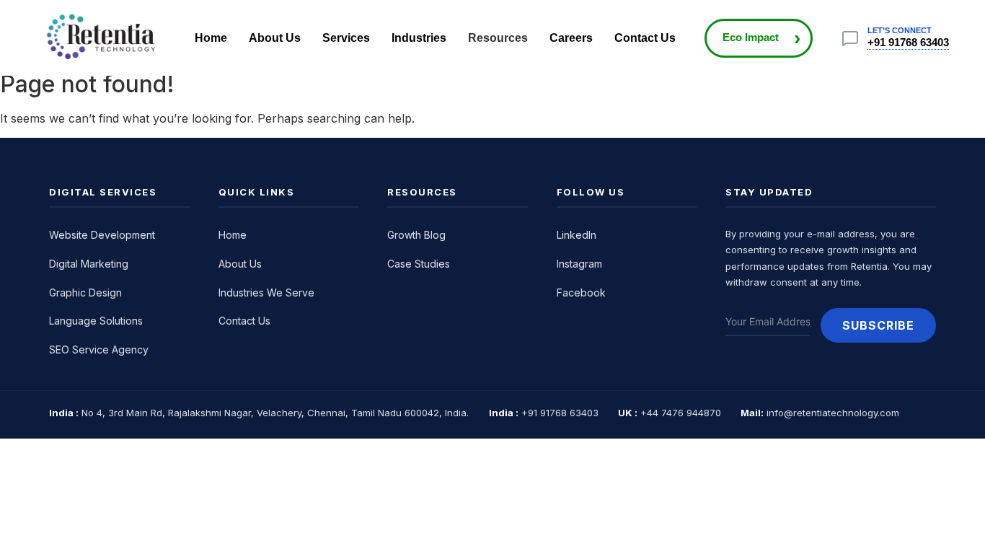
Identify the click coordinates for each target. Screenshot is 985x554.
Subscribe (878, 325)
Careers (571, 38)
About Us (275, 38)
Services (346, 38)
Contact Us (645, 38)
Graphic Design (85, 292)
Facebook (581, 292)
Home (211, 38)
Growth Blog (416, 235)
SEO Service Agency (99, 349)
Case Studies (418, 264)
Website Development (102, 235)
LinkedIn (576, 235)
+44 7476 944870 (680, 412)
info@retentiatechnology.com (833, 412)
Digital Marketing (88, 264)
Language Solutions (96, 321)
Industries (419, 38)
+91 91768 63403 (908, 42)
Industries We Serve (266, 292)
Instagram (579, 264)
